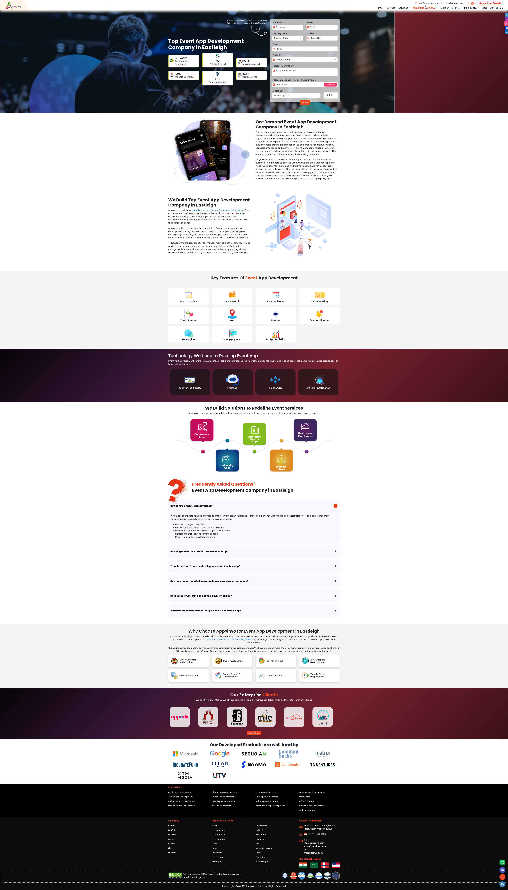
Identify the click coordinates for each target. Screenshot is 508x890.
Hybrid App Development (223, 801)
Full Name (278, 22)
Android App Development (180, 796)
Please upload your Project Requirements (294, 79)
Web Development (308, 810)
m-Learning (217, 857)
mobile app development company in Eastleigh (218, 210)
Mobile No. (313, 33)
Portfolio (390, 8)
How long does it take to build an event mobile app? (200, 551)
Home (379, 8)
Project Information (283, 65)
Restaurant (261, 839)
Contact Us (496, 8)
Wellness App (262, 861)
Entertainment (218, 839)
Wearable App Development (312, 805)
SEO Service (304, 796)
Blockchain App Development (182, 805)
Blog (484, 8)
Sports (258, 852)
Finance (215, 848)
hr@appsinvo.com (313, 852)
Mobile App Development (180, 792)
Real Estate (261, 834)
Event (214, 843)
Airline (214, 825)
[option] (189, 382)
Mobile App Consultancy (267, 801)
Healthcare (217, 852)
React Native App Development (270, 805)
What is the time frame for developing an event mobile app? (205, 566)
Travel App (260, 857)
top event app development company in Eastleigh (231, 639)
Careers (172, 839)
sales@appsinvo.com (455, 3)
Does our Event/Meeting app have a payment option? (201, 595)
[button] (502, 884)
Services (403, 8)
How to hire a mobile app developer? (191, 505)
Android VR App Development (181, 801)
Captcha (278, 90)
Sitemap (172, 852)
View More (254, 733)
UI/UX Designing (306, 801)
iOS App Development (222, 805)
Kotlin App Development (267, 796)
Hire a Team (470, 8)
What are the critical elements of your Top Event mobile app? (205, 610)
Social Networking (264, 848)
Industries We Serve (424, 8)
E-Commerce (218, 834)
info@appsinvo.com (429, 3)
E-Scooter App (218, 830)
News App (216, 861)
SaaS (258, 843)
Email (310, 22)
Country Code (280, 33)
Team (276, 44)
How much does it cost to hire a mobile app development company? (209, 581)
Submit (305, 102)
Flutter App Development (223, 796)
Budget (277, 55)
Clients (456, 8)
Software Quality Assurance (312, 792)
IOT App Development (266, 792)
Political (259, 830)
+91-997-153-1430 (316, 834)
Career (445, 8)
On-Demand (261, 825)
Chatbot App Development (224, 792)
